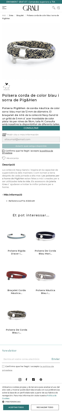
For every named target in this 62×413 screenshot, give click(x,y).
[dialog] (31, 398)
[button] (31, 402)
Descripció (8, 164)
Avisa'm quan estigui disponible (31, 146)
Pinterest (41, 379)
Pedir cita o (13, 134)
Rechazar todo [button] (45, 407)
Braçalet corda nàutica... (16, 291)
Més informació (12, 194)
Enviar (56, 359)
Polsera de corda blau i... (16, 331)
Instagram (19, 379)
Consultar (31, 128)
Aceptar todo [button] (16, 407)
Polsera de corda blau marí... (45, 252)
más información (29, 134)
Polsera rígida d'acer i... (17, 252)
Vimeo (33, 379)
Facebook (26, 379)
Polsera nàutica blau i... (45, 291)
